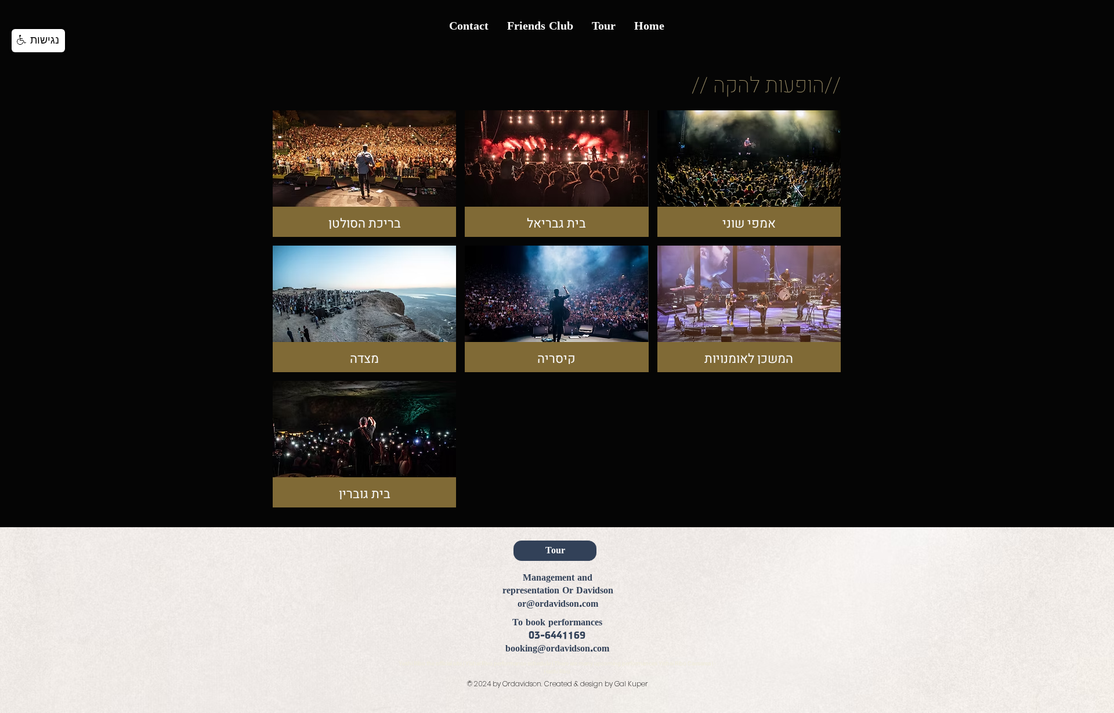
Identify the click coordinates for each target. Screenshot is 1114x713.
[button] (38, 40)
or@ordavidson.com (558, 604)
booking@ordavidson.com (557, 648)
